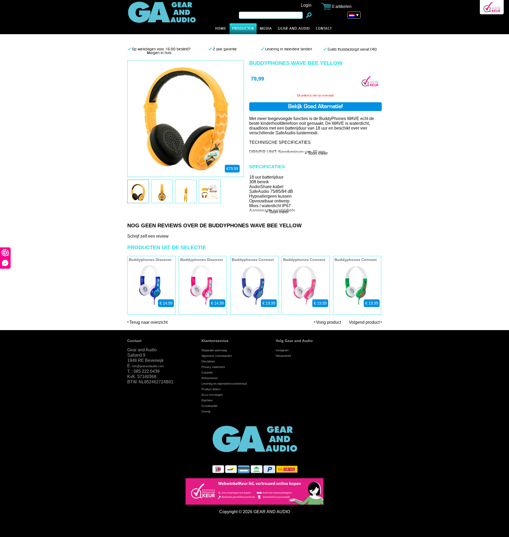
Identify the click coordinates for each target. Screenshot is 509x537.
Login (306, 5)
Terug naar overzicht (148, 322)
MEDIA (266, 28)
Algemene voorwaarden (216, 355)
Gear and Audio (294, 28)
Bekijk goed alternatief (315, 106)
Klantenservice (215, 341)
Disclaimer (208, 361)
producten (243, 28)
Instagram (282, 350)
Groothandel (209, 405)
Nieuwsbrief (283, 355)
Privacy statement (213, 367)
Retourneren (209, 378)
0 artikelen (342, 6)
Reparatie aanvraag (214, 350)
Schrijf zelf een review (148, 236)
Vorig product (328, 322)
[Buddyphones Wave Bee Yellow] (137, 200)
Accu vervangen (212, 394)
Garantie (207, 372)
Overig (205, 411)
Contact (134, 341)
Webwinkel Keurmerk (492, 7)
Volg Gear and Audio (294, 341)
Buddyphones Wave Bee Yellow (170, 17)
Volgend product (364, 322)
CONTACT (324, 28)
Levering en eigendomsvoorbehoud (224, 383)
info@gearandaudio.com (148, 366)
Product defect (210, 389)
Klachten (207, 400)
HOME (220, 28)
